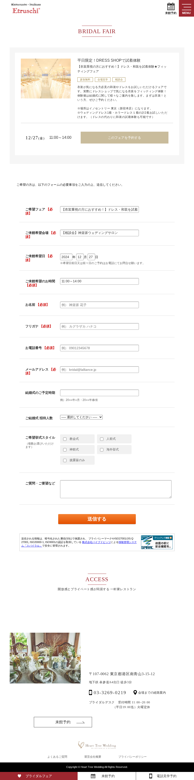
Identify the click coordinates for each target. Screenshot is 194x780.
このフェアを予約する (124, 137)
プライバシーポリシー (132, 756)
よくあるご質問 (57, 756)
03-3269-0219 (110, 692)
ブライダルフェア (39, 776)
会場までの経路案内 (152, 692)
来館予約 (170, 12)
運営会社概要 (92, 756)
